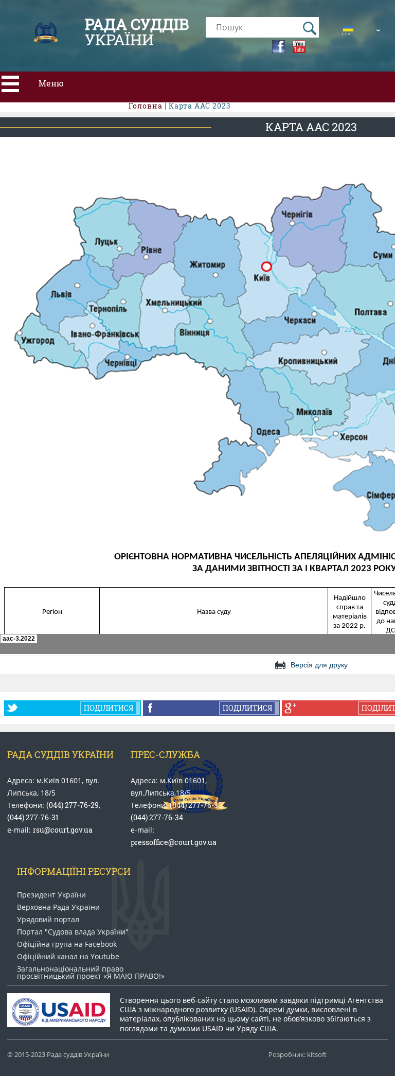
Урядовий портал (48, 919)
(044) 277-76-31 (33, 817)
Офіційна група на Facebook (67, 944)
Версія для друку (319, 665)
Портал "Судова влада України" (73, 932)
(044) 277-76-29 (72, 805)
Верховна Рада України (58, 907)
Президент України (51, 894)
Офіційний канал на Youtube (68, 956)
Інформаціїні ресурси (74, 871)
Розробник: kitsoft (297, 1054)
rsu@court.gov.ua (63, 830)
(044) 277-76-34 (157, 817)
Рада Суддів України (60, 754)
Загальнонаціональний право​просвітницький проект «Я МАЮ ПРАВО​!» (91, 972)
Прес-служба (165, 754)
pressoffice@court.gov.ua (174, 842)
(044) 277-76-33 (196, 805)
